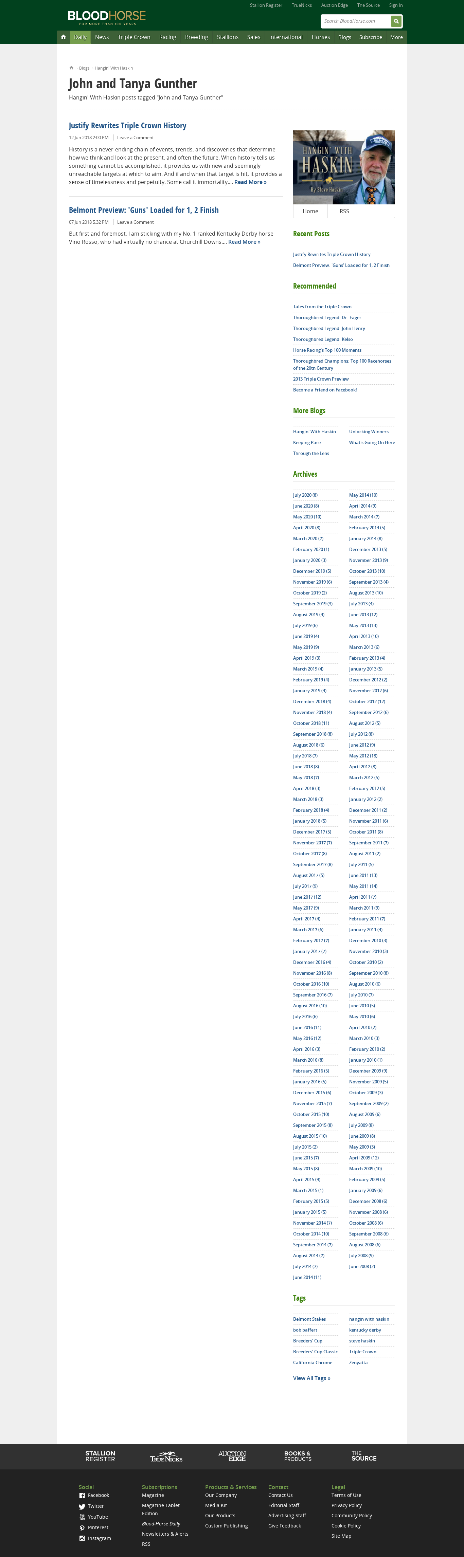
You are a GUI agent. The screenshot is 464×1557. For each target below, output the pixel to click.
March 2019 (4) (308, 669)
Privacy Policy (347, 1505)
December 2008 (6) (368, 1201)
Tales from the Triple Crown (322, 307)
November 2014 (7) (312, 1223)
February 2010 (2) (367, 1049)
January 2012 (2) (365, 799)
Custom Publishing (226, 1525)
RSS (344, 211)
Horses (321, 37)
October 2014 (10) (311, 1234)
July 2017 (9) (305, 886)
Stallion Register (266, 5)
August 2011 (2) (364, 853)
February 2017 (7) (311, 940)
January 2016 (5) (309, 1082)
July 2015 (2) (305, 1147)
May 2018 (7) (306, 777)
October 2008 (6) (366, 1223)
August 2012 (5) (364, 723)
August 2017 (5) (308, 875)
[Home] (63, 36)
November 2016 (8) (312, 973)
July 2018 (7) (305, 756)
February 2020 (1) (311, 549)
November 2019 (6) (312, 582)
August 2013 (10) (366, 593)
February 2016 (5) (311, 1071)
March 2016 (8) (308, 1060)
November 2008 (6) (368, 1212)
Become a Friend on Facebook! (325, 390)
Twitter (95, 1506)
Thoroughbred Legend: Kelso (323, 339)
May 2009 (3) (362, 1147)
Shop (298, 1456)
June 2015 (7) (306, 1158)
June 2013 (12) (363, 614)
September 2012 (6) (369, 712)
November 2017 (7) (312, 843)
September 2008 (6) (369, 1234)
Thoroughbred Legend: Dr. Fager (327, 317)
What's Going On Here (372, 442)
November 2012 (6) (368, 691)
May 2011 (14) (363, 886)
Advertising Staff (287, 1515)
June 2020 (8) (306, 506)
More (396, 37)
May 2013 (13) (363, 625)
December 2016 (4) (312, 962)
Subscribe (370, 37)
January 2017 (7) (309, 951)
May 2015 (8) (306, 1169)
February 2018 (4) (311, 810)
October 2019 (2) (310, 593)
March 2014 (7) (364, 517)
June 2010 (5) (362, 1006)
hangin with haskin (369, 1319)
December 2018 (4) (312, 701)
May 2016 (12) (307, 1038)
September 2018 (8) (313, 734)
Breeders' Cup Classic (315, 1352)
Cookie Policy (346, 1525)
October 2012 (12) (367, 701)
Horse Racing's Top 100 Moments (327, 350)
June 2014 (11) (307, 1277)
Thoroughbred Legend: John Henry (329, 328)
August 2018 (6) (308, 745)
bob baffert (305, 1330)
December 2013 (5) (368, 549)
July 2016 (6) (305, 1016)
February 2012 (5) (367, 788)
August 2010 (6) (364, 984)
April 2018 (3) (306, 788)
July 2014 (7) (305, 1266)
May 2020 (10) (307, 517)
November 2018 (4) (312, 712)
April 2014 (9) (362, 506)
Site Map (342, 1536)
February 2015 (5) (311, 1201)
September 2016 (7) (313, 995)
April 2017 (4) (306, 919)
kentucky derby (365, 1330)
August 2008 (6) (364, 1245)
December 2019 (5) (312, 571)
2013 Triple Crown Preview (321, 379)
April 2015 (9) (306, 1179)
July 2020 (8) (305, 495)
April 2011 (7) (362, 897)
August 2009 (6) (364, 1114)
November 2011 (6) (368, 821)
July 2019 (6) (305, 625)
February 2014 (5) (367, 528)
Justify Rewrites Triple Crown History (127, 126)
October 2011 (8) (366, 832)
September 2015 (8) (313, 1125)
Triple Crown (134, 37)
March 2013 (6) (364, 647)
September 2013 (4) (369, 582)
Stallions (228, 37)
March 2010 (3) (364, 1038)
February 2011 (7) (367, 919)
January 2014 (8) (365, 538)
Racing (167, 37)
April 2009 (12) (364, 1158)
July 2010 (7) (361, 995)
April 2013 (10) (364, 636)
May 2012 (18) (363, 756)
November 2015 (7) (312, 1103)
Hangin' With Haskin (114, 68)
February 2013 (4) (367, 658)
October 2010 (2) (366, 962)
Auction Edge (334, 5)
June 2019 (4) (306, 636)
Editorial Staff (283, 1505)
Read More (248, 182)
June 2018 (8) (306, 767)
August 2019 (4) (308, 614)
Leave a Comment (135, 137)
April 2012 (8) (362, 767)
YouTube (97, 1517)
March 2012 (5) (364, 777)
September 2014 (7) (313, 1245)
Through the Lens (311, 453)
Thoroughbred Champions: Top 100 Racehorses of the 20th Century (342, 364)
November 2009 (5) (368, 1082)
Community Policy (352, 1515)
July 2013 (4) (361, 604)
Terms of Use (346, 1495)
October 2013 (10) (367, 571)
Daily (80, 37)
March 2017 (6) (308, 930)
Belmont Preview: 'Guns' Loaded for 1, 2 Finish (144, 211)
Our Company (221, 1495)
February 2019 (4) (311, 680)
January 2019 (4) (309, 691)
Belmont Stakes (309, 1319)
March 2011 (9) (364, 908)
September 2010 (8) (369, 973)
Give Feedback (284, 1525)
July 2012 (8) (361, 734)
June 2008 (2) (362, 1266)
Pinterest (97, 1527)
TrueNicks (302, 5)
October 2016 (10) (311, 984)
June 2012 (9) (362, 745)
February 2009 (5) (367, 1179)
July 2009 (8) (361, 1125)
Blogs (344, 37)
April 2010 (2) (362, 1027)
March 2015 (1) (308, 1190)
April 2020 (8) (306, 528)
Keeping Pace (307, 442)
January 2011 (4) (365, 930)
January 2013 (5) (365, 669)
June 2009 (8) (362, 1136)
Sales (254, 37)
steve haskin (362, 1341)
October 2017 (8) (310, 853)
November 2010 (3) (368, 951)
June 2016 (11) (307, 1027)
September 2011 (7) (369, 843)
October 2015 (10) (311, 1114)
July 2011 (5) (361, 864)
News (102, 37)
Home (71, 67)
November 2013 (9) (368, 560)
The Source (368, 5)
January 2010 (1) (365, 1060)
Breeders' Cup (307, 1341)
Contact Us (280, 1495)
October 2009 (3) (366, 1092)
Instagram (99, 1538)
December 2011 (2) (368, 810)
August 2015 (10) (310, 1136)
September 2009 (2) (369, 1103)
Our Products (220, 1515)
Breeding (196, 37)
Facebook (98, 1495)
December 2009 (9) (368, 1071)
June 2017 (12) (307, 897)
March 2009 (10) (365, 1169)
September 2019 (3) (313, 604)
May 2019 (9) (306, 647)
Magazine (153, 1495)
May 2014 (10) (363, 495)
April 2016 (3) (306, 1049)
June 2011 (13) (363, 875)
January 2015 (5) (309, 1212)
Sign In (396, 5)
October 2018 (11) (311, 723)
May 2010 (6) (362, 1016)
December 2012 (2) (368, 680)
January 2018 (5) (309, 821)
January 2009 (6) (365, 1190)
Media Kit (216, 1505)
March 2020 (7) (308, 538)
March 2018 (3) (308, 799)
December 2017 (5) (312, 832)
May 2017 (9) (306, 908)
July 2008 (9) (361, 1255)
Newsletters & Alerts (165, 1534)
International (286, 37)
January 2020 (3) (309, 560)
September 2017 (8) (313, 864)
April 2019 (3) (306, 658)
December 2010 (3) (368, 940)
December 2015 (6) (312, 1092)
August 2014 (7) (308, 1255)
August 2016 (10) (310, 1006)
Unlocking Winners (369, 431)
